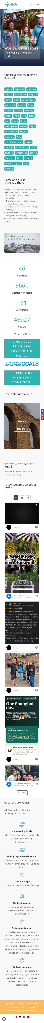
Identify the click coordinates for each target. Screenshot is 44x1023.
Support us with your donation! (22, 377)
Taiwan (33, 152)
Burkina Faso (28, 99)
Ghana (8, 115)
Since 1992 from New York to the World (22, 348)
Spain (33, 147)
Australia (31, 89)
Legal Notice (29, 1007)
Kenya (23, 121)
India (16, 115)
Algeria (8, 89)
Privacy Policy (14, 1011)
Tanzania (9, 158)
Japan (15, 121)
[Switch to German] (20, 1016)
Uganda (28, 158)
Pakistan (9, 137)
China (31, 105)
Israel (31, 115)
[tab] (16, 498)
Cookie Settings (29, 1011)
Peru (18, 137)
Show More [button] (22, 793)
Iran (24, 115)
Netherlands (11, 131)
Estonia (9, 110)
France (18, 110)
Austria (8, 94)
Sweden (9, 152)
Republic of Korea (14, 142)
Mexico (23, 126)
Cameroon (10, 105)
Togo (19, 158)
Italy (7, 121)
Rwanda (9, 147)
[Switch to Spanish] (28, 1016)
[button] (22, 517)
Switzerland (21, 152)
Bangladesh (20, 94)
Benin (8, 99)
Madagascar (11, 126)
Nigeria (23, 131)
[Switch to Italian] (24, 1016)
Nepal (32, 126)
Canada (21, 105)
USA (26, 163)
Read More (22, 428)
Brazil (16, 99)
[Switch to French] (15, 1016)
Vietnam (9, 168)
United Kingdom (13, 163)
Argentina (19, 89)
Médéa (22, 421)
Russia (28, 142)
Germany (29, 110)
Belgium (33, 94)
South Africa (22, 147)
